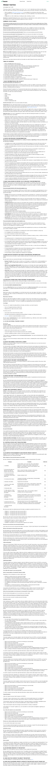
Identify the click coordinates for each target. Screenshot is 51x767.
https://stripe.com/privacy (32, 107)
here (32, 759)
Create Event (29, 1)
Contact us (7, 315)
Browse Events (22, 1)
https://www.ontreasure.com (17, 12)
